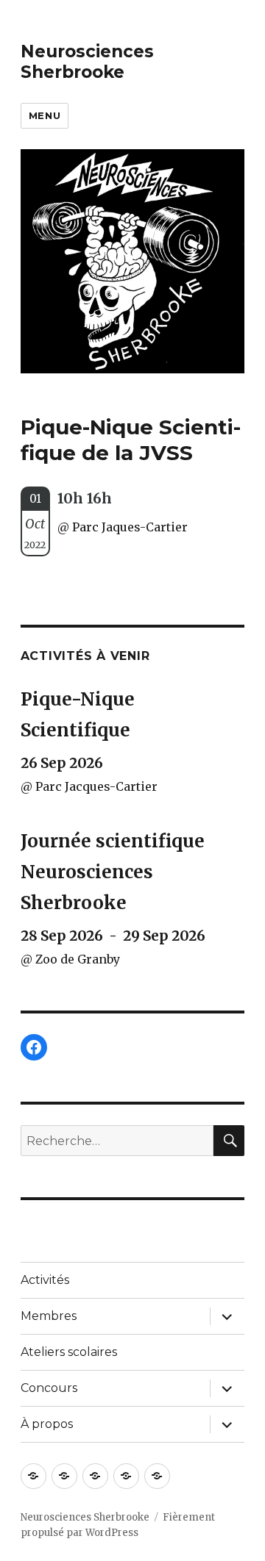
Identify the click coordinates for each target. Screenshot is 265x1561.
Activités (45, 1280)
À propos (47, 1424)
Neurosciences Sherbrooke (87, 61)
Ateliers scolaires (69, 1352)
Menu (44, 115)
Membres (49, 1316)
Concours (49, 1388)
